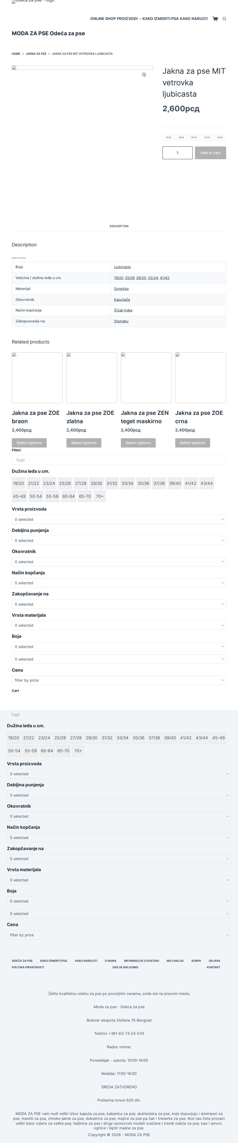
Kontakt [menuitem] (213, 967)
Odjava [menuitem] (214, 960)
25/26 (129, 278)
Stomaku (121, 321)
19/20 (118, 278)
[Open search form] (224, 18)
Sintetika (121, 288)
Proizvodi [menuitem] (127, 18)
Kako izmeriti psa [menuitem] (160, 18)
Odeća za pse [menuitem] (22, 960)
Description (119, 226)
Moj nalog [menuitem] (175, 960)
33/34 (153, 278)
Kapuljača (122, 299)
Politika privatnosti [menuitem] (28, 967)
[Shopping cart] (215, 19)
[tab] (119, 226)
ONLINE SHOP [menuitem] (103, 18)
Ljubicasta (122, 267)
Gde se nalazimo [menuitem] (125, 967)
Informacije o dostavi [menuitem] (141, 960)
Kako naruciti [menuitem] (195, 18)
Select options (29, 442)
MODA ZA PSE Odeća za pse (48, 33)
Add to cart (211, 152)
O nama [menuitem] (110, 960)
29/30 (141, 278)
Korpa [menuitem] (196, 960)
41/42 (164, 278)
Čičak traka (123, 310)
